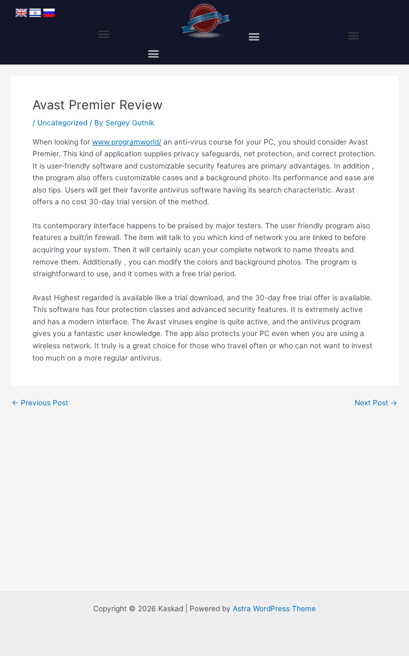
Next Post (376, 403)
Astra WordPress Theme (274, 608)
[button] (104, 34)
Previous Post (40, 403)
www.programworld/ (126, 142)
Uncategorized (62, 122)
